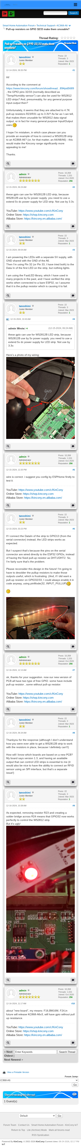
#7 (74, 670)
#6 (74, 529)
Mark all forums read (59, 1130)
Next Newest (12, 1059)
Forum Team (9, 1125)
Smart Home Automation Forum (19, 25)
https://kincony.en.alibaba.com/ (43, 218)
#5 (74, 470)
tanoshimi (25, 57)
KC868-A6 (62, 25)
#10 (73, 1003)
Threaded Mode (70, 43)
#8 (74, 733)
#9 (74, 805)
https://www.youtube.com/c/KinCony (40, 210)
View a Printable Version (18, 1072)
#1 (74, 70)
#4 (74, 319)
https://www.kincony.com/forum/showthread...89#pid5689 (40, 88)
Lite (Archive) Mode (37, 1130)
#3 (74, 250)
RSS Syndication (40, 1135)
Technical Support (46, 25)
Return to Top (18, 1130)
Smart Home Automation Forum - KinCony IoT (54, 1125)
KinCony (18, 1141)
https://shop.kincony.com (38, 214)
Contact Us (23, 1125)
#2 (74, 187)
